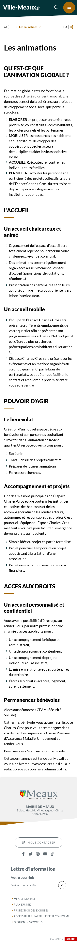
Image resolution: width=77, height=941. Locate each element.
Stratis (71, 939)
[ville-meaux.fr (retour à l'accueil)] (21, 7)
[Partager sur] (72, 27)
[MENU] (69, 7)
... (13, 27)
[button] (56, 7)
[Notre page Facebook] (23, 854)
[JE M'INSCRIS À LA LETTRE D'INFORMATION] (62, 885)
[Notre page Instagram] (38, 854)
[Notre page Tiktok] (52, 854)
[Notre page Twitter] (30, 854)
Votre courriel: (22, 877)
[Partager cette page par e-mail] (65, 27)
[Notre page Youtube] (45, 854)
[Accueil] (5, 27)
